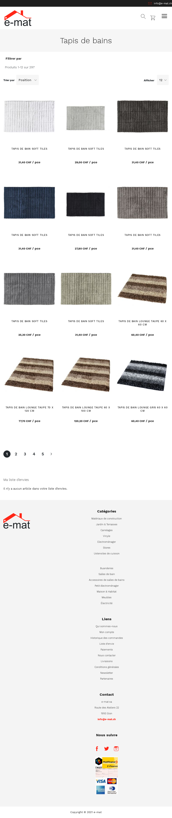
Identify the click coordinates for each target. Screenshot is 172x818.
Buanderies (106, 568)
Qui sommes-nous (107, 626)
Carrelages (107, 530)
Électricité (106, 603)
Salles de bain (107, 574)
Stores (106, 547)
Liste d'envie (106, 643)
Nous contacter (107, 655)
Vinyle (106, 536)
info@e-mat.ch (163, 3)
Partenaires (106, 678)
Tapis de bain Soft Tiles (29, 148)
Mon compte (106, 632)
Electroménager (106, 541)
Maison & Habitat (106, 591)
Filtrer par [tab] (14, 58)
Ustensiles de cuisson (107, 553)
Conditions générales (107, 667)
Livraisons (107, 661)
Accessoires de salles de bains (107, 580)
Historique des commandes (106, 638)
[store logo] (17, 18)
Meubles (107, 597)
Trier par (9, 80)
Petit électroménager (107, 585)
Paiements (107, 649)
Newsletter (106, 673)
